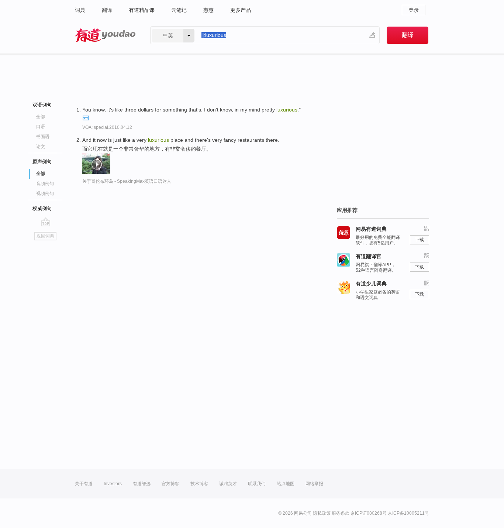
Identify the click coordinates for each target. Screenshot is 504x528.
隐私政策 (322, 513)
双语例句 (42, 104)
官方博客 (170, 483)
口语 (40, 126)
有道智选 (142, 483)
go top (45, 221)
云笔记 (179, 10)
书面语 (42, 136)
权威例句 (42, 208)
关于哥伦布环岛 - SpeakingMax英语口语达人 (126, 181)
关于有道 (84, 483)
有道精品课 (142, 10)
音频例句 (45, 183)
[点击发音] (85, 117)
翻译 (107, 10)
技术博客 (199, 483)
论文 (40, 146)
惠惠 (208, 10)
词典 (80, 10)
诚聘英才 (228, 483)
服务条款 (340, 513)
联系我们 (257, 483)
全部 (40, 116)
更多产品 (240, 10)
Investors (113, 483)
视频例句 (45, 193)
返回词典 (45, 236)
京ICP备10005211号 (408, 513)
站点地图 (285, 483)
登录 (413, 10)
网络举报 (314, 483)
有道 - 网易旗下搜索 (105, 35)
